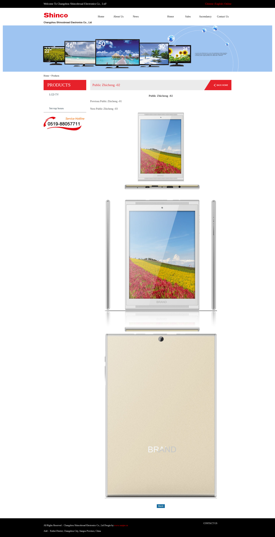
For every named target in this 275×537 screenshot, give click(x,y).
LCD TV (54, 94)
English (219, 3)
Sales (188, 16)
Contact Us (223, 16)
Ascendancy (205, 16)
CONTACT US (210, 523)
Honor (170, 16)
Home (101, 16)
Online (227, 3)
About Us (118, 16)
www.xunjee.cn (121, 525)
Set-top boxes (56, 108)
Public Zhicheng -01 (111, 101)
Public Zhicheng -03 (107, 108)
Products (153, 16)
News (136, 16)
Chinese (209, 3)
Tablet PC (54, 101)
